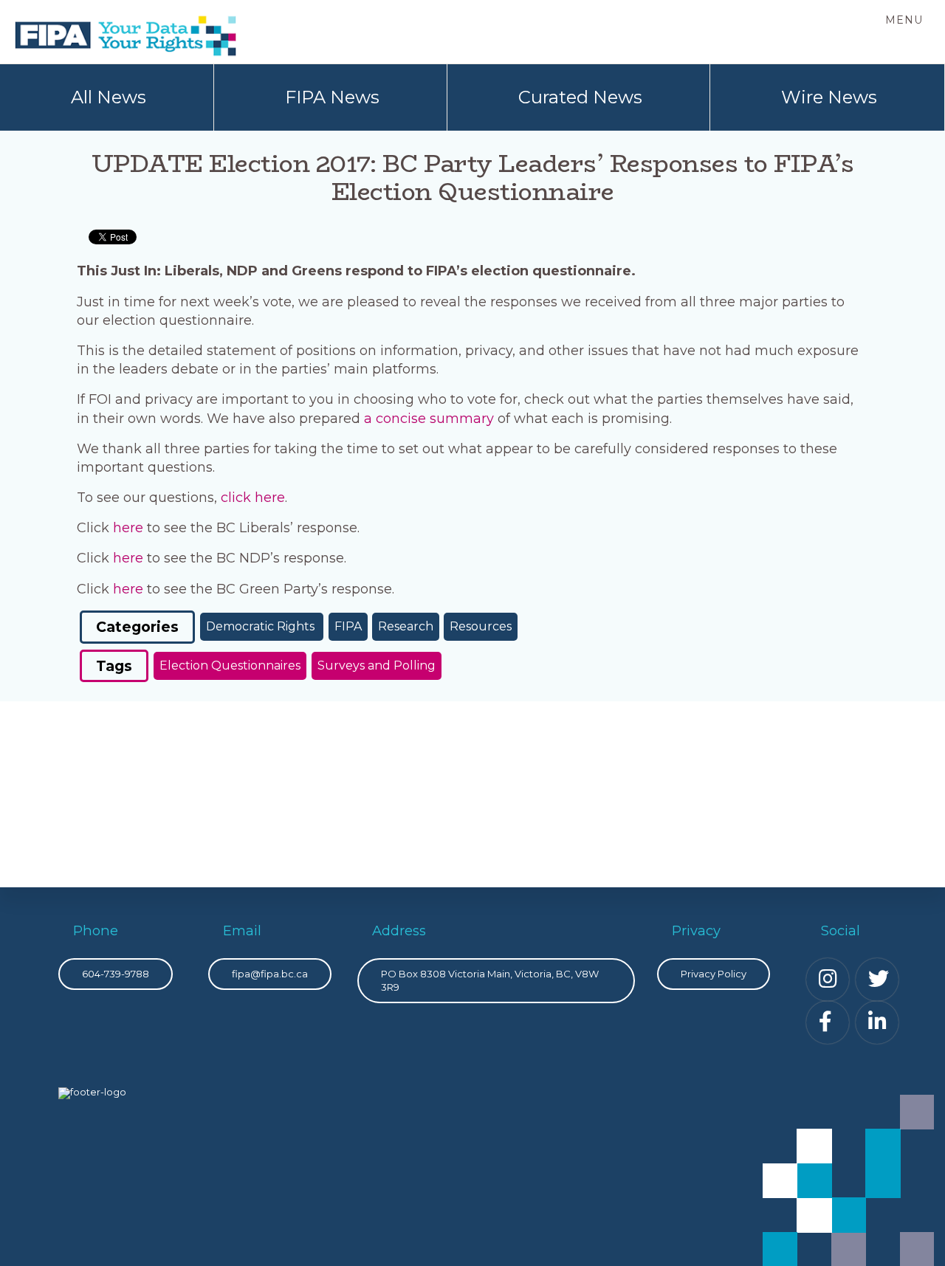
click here (253, 497)
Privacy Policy (713, 974)
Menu (904, 20)
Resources (481, 626)
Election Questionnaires (229, 665)
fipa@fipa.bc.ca (270, 974)
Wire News (829, 97)
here (128, 528)
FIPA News (332, 97)
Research (405, 626)
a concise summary (429, 418)
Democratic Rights (261, 626)
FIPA (348, 626)
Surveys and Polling (376, 665)
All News (108, 97)
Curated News (580, 97)
